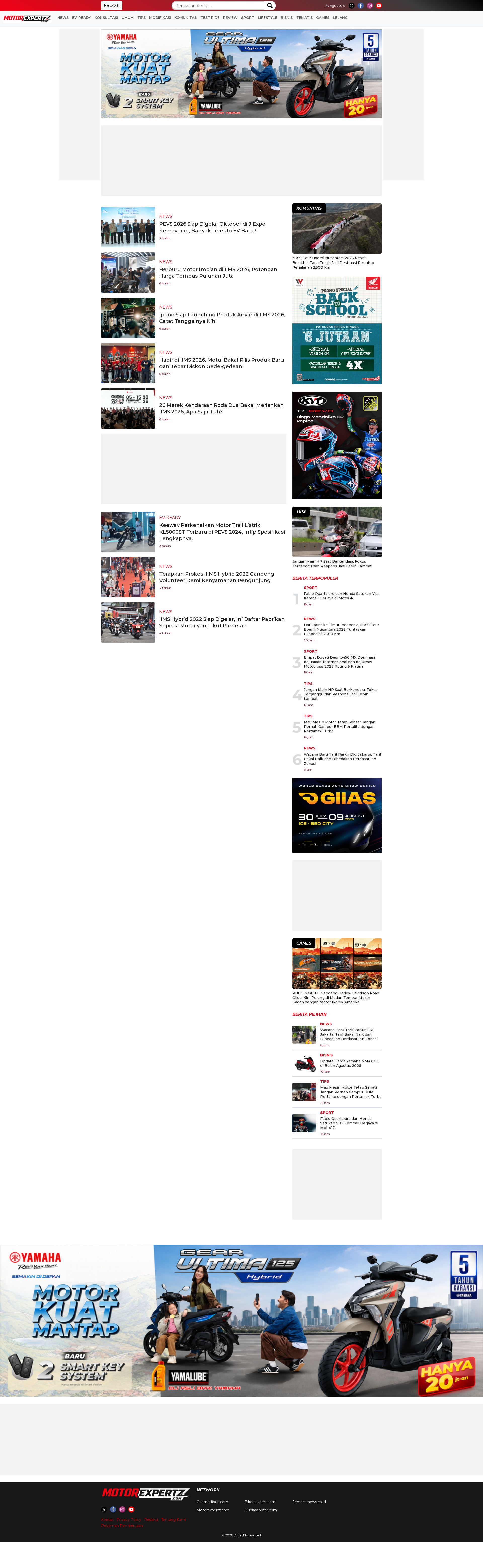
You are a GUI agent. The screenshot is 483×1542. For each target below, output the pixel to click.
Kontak (107, 1519)
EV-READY (81, 17)
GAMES (322, 17)
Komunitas (185, 17)
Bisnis (287, 17)
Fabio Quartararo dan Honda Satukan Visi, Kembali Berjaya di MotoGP (341, 595)
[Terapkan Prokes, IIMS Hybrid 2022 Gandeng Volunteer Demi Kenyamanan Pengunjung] (128, 576)
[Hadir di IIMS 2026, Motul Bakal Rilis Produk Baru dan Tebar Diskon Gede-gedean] (128, 362)
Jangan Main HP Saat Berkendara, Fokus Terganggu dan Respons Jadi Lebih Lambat (332, 563)
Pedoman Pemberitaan (122, 1525)
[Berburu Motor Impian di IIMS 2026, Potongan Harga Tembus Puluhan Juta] (128, 272)
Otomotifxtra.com (212, 1502)
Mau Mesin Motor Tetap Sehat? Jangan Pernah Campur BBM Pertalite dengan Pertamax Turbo (339, 726)
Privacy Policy (129, 1519)
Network (111, 5)
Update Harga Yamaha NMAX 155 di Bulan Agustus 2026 (349, 1063)
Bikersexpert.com (260, 1502)
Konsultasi (106, 17)
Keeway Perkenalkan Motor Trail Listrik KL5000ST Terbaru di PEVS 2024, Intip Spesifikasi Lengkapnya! (222, 531)
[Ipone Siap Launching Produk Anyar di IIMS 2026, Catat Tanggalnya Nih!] (128, 317)
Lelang (340, 17)
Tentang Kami (173, 1519)
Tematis (304, 17)
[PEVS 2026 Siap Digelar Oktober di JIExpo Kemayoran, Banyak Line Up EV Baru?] (128, 226)
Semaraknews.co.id (309, 1502)
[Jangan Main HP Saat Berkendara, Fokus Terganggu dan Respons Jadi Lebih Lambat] (337, 532)
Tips (141, 17)
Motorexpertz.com (213, 1510)
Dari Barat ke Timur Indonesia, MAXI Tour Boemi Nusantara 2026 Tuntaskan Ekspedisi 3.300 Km (341, 629)
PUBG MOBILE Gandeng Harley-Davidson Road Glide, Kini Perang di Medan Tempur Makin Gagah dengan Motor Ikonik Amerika (335, 997)
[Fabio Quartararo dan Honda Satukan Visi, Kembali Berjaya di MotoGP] (304, 1123)
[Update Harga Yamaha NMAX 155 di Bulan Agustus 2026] (304, 1063)
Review (230, 17)
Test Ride (210, 17)
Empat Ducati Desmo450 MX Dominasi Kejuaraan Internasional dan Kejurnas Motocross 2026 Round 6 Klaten (339, 662)
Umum (128, 17)
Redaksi (151, 1519)
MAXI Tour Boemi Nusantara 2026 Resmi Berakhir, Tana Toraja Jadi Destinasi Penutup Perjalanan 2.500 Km (333, 262)
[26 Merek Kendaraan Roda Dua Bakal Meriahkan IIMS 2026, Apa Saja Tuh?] (128, 408)
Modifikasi (160, 17)
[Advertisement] (79, 104)
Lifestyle (267, 17)
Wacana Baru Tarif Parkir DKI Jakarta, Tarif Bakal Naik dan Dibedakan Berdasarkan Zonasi (342, 759)
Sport (247, 17)
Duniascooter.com (261, 1510)
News (63, 17)
